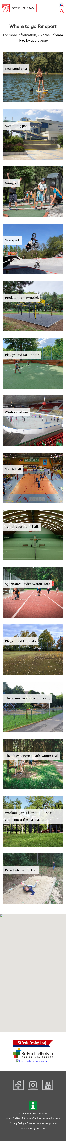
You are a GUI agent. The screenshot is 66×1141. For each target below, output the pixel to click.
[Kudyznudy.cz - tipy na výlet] (33, 1061)
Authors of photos (47, 1123)
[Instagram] (33, 1089)
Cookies (31, 1123)
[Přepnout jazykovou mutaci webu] (61, 4)
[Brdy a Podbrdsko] (33, 1057)
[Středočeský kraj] (33, 1046)
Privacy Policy (16, 1123)
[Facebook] (18, 1089)
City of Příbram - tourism (33, 1113)
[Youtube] (47, 1089)
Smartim (41, 1128)
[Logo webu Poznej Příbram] (21, 8)
